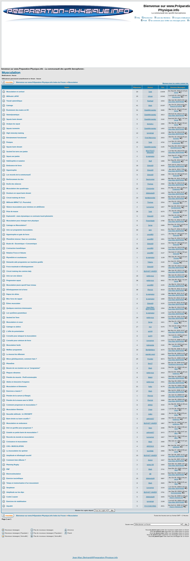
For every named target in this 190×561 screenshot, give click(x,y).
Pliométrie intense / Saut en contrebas (21, 239)
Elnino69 (150, 165)
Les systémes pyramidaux (16, 313)
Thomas (150, 184)
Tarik (150, 92)
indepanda (150, 345)
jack (150, 230)
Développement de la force (16, 290)
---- (176, 442)
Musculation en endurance (16, 423)
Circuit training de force (15, 198)
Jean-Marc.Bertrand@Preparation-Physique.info (95, 557)
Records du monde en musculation (20, 437)
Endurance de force (14, 165)
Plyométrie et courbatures (16, 257)
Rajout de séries (12, 294)
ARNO (150, 405)
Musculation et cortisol (15, 92)
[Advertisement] (76, 59)
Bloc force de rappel (14, 299)
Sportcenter (176, 97)
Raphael (150, 101)
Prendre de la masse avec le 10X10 (19, 400)
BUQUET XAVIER (150, 271)
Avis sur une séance (14, 276)
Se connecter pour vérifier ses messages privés (168, 21)
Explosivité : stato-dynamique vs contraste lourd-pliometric (29, 216)
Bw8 (150, 161)
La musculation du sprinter (17, 451)
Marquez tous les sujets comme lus (175, 83)
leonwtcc (150, 124)
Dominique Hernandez (176, 364)
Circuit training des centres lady (18, 271)
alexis (176, 479)
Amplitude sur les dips (15, 492)
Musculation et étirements (16, 386)
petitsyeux (150, 276)
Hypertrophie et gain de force (17, 234)
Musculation (11, 72)
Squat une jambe (13, 156)
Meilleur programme (14, 350)
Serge (176, 92)
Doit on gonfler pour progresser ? (19, 428)
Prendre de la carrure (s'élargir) (18, 396)
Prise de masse (12, 211)
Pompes (9, 142)
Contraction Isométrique (16, 248)
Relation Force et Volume (16, 253)
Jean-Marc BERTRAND (176, 101)
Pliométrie (10, 363)
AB (150, 474)
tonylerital (150, 133)
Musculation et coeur (14, 322)
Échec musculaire (13, 303)
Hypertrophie (11, 170)
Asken (150, 460)
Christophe (150, 188)
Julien (150, 414)
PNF (8, 469)
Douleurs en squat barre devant (18, 193)
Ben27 (150, 363)
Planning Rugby (12, 464)
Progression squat (13, 280)
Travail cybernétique (14, 101)
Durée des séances (13, 184)
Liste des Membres (163, 18)
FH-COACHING (176, 493)
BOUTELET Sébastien (150, 151)
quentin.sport (150, 354)
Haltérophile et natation (15, 161)
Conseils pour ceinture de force (18, 340)
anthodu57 (150, 419)
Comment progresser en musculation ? (21, 405)
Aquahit (9, 506)
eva (150, 327)
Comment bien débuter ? (16, 460)
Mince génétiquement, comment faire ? (21, 359)
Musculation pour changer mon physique (22, 221)
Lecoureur (150, 207)
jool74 (150, 336)
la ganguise (176, 143)
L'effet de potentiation (15, 331)
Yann (150, 428)
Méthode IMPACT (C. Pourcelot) (18, 202)
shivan (150, 96)
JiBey (176, 433)
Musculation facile (13, 345)
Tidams (150, 262)
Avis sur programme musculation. (19, 230)
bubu (150, 386)
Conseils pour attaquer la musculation (21, 336)
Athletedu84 (176, 162)
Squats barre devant (14, 119)
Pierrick (150, 290)
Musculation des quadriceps (17, 188)
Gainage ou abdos (13, 327)
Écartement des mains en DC (17, 110)
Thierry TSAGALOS (176, 497)
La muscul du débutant (15, 354)
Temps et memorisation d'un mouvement (22, 483)
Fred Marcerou (150, 138)
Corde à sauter (12, 497)
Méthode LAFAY (12, 96)
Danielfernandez (150, 110)
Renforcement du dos (14, 179)
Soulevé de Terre (12, 317)
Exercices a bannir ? (14, 391)
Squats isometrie (13, 128)
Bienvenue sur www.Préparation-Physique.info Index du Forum (41, 82)
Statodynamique (12, 115)
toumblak (150, 451)
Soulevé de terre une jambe (17, 151)
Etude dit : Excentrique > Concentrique (21, 244)
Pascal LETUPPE (176, 106)
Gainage (9, 105)
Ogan (150, 409)
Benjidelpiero (150, 350)
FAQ (138, 18)
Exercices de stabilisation (16, 501)
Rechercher (148, 18)
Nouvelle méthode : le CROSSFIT (19, 414)
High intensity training (15, 133)
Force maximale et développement (19, 267)
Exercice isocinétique (14, 478)
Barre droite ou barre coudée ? (18, 419)
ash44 (150, 331)
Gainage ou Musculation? (16, 225)
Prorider (150, 359)
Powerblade (150, 221)
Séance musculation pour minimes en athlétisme (25, 207)
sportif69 (176, 217)
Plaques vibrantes (13, 373)
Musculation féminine (14, 409)
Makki (150, 377)
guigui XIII (150, 464)
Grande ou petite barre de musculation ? (22, 432)
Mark (150, 105)
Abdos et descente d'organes (17, 382)
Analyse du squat (13, 124)
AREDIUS (150, 446)
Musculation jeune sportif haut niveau (21, 285)
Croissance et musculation (16, 442)
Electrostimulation (13, 474)
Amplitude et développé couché (18, 455)
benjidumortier (150, 198)
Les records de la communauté (18, 175)
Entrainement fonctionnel (16, 138)
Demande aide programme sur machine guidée (24, 262)
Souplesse (10, 487)
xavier (176, 451)
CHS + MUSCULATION (15, 446)
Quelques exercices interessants (19, 308)
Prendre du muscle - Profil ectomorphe (21, 377)
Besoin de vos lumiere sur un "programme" (23, 368)
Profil (145, 21)
